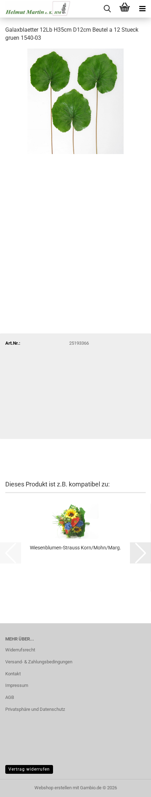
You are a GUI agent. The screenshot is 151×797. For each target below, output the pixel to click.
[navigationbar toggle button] (142, 9)
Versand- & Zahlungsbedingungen (38, 661)
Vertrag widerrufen (29, 769)
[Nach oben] (131, 786)
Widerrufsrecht (20, 649)
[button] (140, 552)
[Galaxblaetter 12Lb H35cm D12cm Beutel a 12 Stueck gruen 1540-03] (75, 100)
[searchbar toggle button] (107, 9)
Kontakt (13, 673)
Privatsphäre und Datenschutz (35, 709)
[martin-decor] (35, 9)
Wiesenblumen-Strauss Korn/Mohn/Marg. (75, 547)
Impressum (16, 685)
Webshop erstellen (53, 787)
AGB (9, 697)
